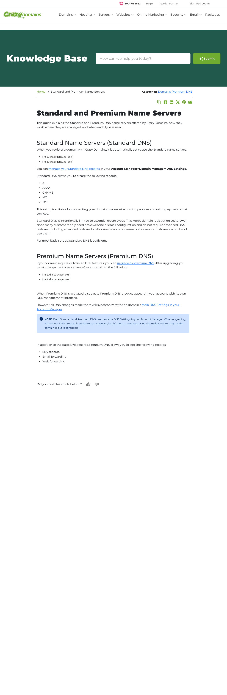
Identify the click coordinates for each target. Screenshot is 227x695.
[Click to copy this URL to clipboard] (159, 102)
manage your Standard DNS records (74, 168)
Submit (209, 58)
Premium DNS (182, 91)
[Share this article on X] (178, 102)
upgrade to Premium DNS (135, 263)
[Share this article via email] (190, 102)
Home (41, 91)
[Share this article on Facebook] (165, 102)
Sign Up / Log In (200, 3)
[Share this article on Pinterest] (184, 102)
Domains (164, 91)
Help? (149, 3)
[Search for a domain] (217, 3)
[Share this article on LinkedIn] (171, 102)
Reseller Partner (169, 3)
